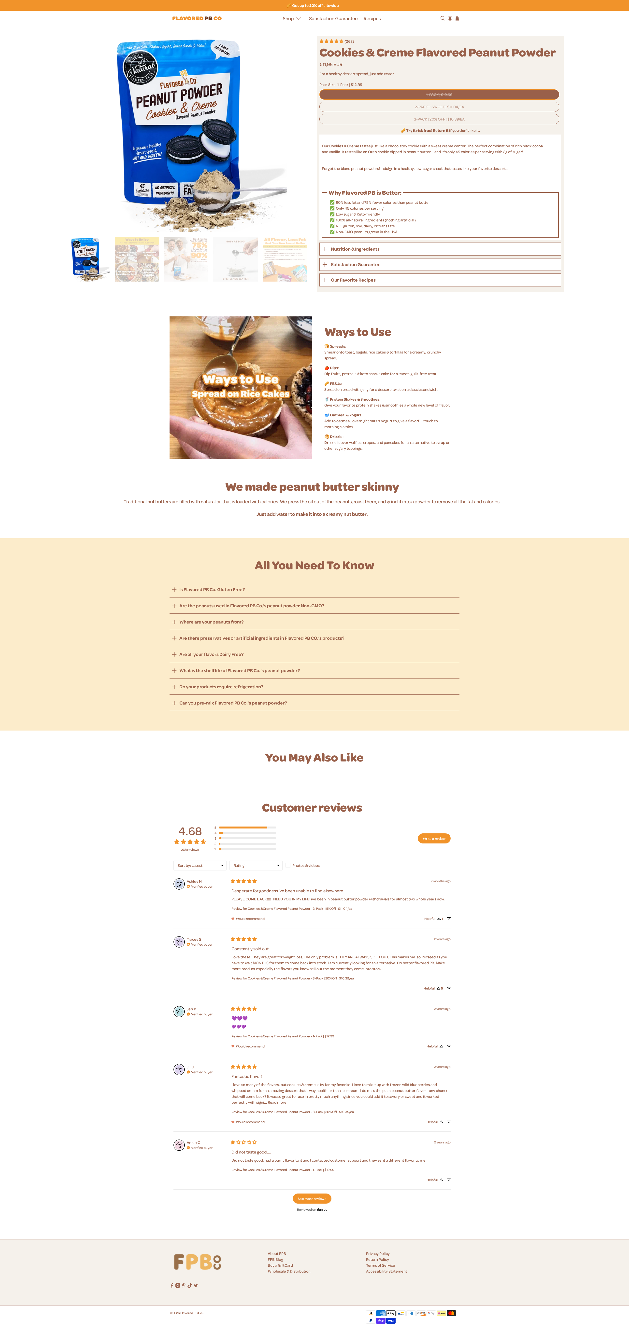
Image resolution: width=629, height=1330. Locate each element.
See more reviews (312, 1198)
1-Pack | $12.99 (439, 94)
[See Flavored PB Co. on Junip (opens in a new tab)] (322, 1210)
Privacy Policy (378, 1253)
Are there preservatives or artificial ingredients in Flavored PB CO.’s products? (261, 638)
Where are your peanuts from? (211, 622)
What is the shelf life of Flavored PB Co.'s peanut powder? (239, 670)
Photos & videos (306, 865)
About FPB (277, 1253)
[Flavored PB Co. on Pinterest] (183, 1286)
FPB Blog (275, 1259)
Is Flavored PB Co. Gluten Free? (212, 589)
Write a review (434, 838)
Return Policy (377, 1259)
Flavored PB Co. (191, 1313)
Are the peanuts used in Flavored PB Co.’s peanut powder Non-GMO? (251, 605)
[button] (245, 827)
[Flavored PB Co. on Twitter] (195, 1286)
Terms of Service (380, 1265)
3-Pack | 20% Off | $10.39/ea (439, 119)
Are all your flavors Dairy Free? (211, 654)
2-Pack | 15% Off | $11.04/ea (439, 106)
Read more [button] (277, 1102)
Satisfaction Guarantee (333, 18)
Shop (288, 18)
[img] (200, 886)
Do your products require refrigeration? (221, 686)
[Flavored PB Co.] (197, 18)
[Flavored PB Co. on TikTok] (189, 1286)
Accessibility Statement (386, 1271)
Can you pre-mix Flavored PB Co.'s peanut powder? (233, 703)
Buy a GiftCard (280, 1265)
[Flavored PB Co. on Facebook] (172, 1286)
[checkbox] (312, 865)
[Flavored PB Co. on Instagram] (177, 1286)
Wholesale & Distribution (289, 1271)
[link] (336, 41)
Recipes (372, 18)
